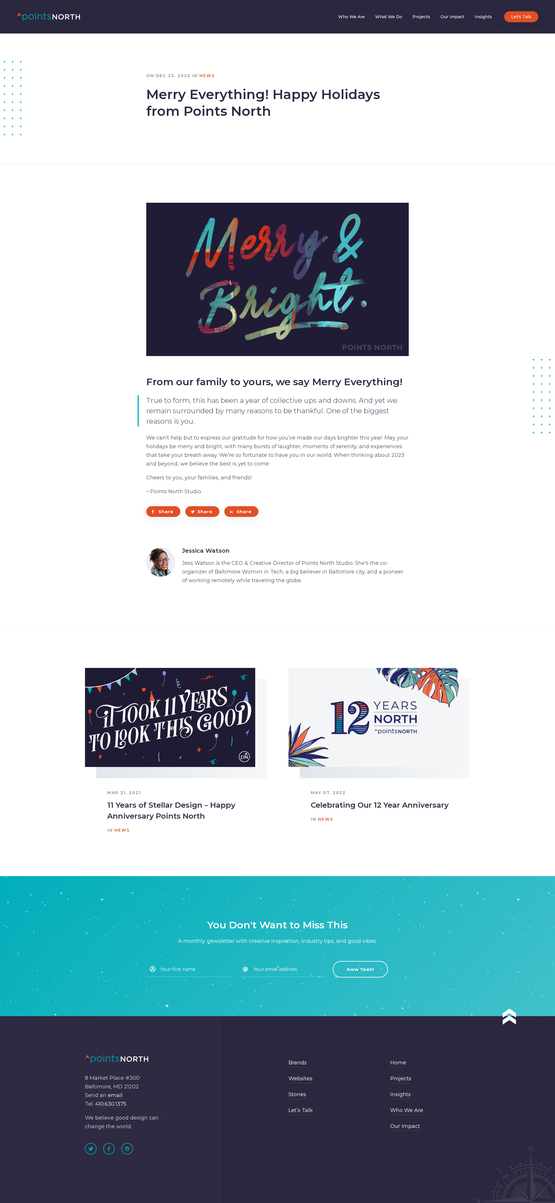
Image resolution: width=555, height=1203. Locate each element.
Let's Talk (521, 16)
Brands (297, 1063)
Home (398, 1063)
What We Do (388, 16)
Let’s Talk (300, 1110)
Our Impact (452, 16)
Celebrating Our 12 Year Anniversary (380, 805)
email (115, 1095)
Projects (421, 16)
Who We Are (351, 16)
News (207, 75)
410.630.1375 (110, 1104)
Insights (483, 16)
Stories (297, 1095)
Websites (300, 1079)
